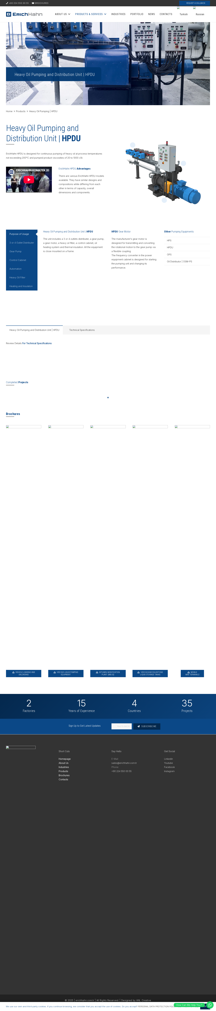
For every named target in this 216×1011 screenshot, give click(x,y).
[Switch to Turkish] (183, 14)
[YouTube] (173, 3)
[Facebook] (166, 3)
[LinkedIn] (150, 3)
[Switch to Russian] (199, 14)
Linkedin (168, 758)
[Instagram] (158, 3)
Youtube (168, 763)
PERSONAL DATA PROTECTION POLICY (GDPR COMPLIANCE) (168, 1006)
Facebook (169, 767)
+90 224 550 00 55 (121, 771)
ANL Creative (143, 1000)
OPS (169, 254)
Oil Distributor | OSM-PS (179, 261)
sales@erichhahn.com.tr (124, 763)
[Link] (24, 14)
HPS (169, 240)
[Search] (143, 3)
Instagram (169, 771)
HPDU (170, 247)
